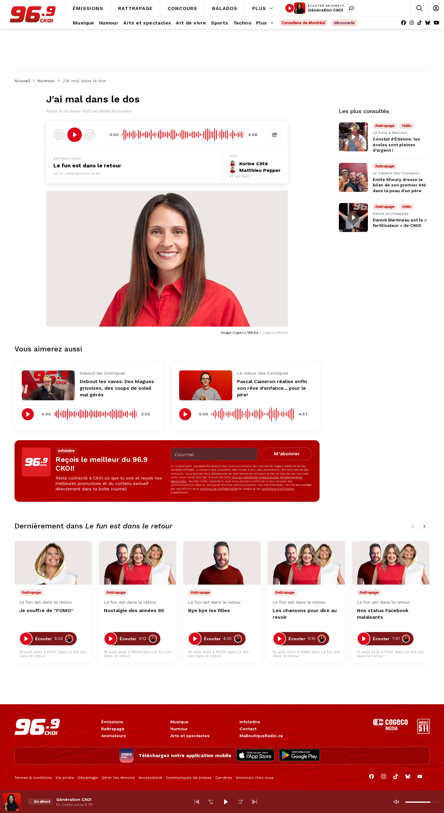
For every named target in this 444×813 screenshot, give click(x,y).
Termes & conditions (33, 778)
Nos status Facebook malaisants (382, 614)
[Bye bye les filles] (222, 563)
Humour (179, 728)
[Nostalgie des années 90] (137, 563)
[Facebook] (403, 23)
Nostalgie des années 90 (134, 610)
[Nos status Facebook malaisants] (391, 563)
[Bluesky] (427, 23)
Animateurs (113, 735)
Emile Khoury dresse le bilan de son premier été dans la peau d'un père (399, 185)
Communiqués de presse (189, 778)
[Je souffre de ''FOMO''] (53, 563)
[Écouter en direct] (289, 8)
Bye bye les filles (209, 610)
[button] (197, 802)
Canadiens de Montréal (303, 23)
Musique (179, 721)
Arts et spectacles (190, 735)
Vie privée (65, 778)
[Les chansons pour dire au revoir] (306, 563)
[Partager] (275, 134)
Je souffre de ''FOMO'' (46, 610)
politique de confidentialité (218, 488)
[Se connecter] (435, 8)
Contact (248, 728)
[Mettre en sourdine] (396, 802)
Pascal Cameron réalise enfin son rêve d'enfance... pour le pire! (272, 388)
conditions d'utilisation (278, 488)
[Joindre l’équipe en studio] (351, 8)
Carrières (223, 778)
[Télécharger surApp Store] (255, 755)
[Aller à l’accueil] (33, 14)
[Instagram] (412, 23)
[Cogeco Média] (390, 728)
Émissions (112, 721)
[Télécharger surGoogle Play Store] (299, 755)
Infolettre (250, 721)
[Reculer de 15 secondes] (59, 134)
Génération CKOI (325, 10)
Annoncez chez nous (255, 778)
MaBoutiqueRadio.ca (261, 735)
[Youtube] (436, 23)
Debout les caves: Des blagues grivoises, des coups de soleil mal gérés (117, 388)
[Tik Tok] (419, 23)
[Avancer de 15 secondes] (90, 134)
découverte (344, 23)
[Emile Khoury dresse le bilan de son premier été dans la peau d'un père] (353, 177)
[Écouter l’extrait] (74, 134)
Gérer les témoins (118, 778)
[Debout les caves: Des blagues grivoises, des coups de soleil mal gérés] (48, 385)
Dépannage (88, 778)
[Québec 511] (423, 732)
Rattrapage (112, 728)
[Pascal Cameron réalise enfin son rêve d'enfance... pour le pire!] (205, 385)
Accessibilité (150, 778)
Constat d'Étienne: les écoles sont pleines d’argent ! (396, 144)
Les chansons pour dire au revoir (305, 614)
